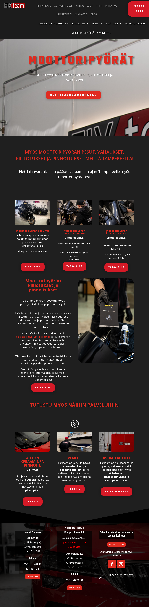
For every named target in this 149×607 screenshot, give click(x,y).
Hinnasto (81, 14)
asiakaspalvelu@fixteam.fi (33, 337)
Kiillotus (78, 23)
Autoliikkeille (63, 5)
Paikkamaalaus (135, 23)
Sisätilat (112, 23)
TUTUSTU (32, 501)
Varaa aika (32, 576)
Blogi (94, 14)
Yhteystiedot (84, 5)
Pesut (96, 23)
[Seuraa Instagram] (121, 564)
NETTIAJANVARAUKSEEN (73, 95)
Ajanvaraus (44, 5)
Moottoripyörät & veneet (90, 33)
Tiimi (99, 5)
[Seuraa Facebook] (112, 564)
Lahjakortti (64, 14)
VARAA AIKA (33, 267)
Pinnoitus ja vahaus (52, 23)
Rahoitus (111, 5)
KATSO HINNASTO (116, 491)
